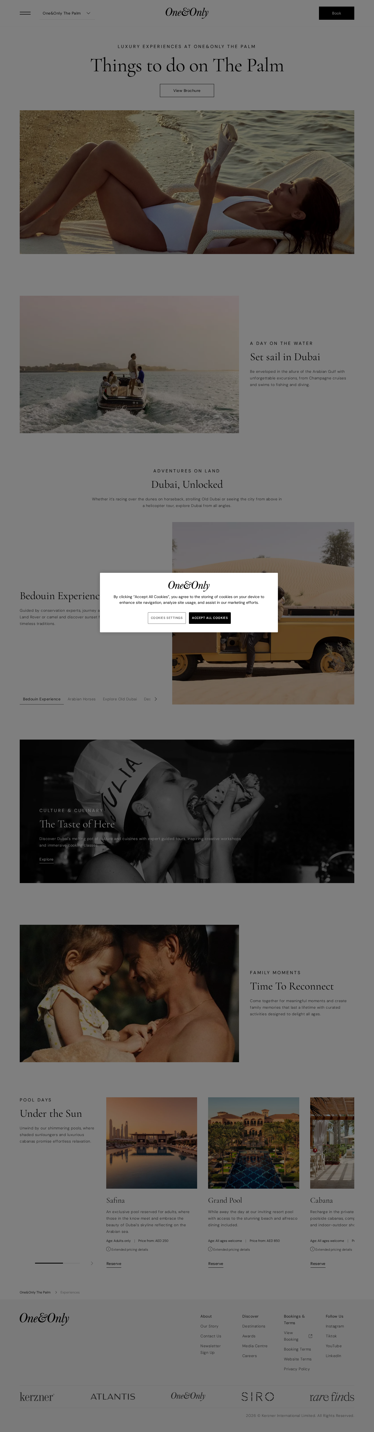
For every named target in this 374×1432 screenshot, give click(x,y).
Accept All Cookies (210, 618)
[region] (189, 602)
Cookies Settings (167, 618)
